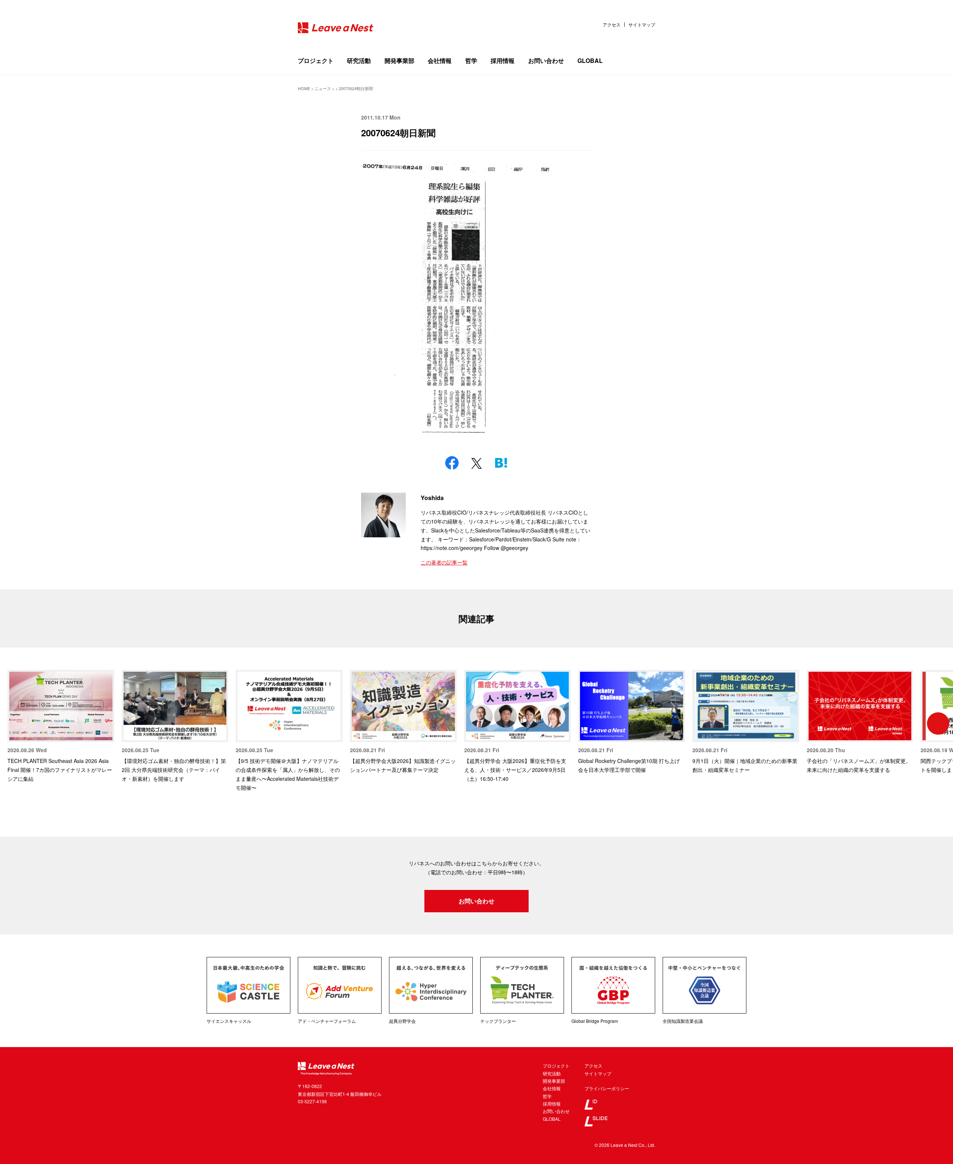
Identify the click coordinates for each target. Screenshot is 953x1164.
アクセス (612, 24)
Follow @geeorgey (506, 547)
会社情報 (440, 60)
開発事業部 (399, 60)
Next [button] (938, 723)
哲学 (471, 60)
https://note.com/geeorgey (451, 547)
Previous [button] (15, 723)
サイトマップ (641, 24)
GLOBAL (590, 60)
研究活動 (359, 60)
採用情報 (502, 60)
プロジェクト (316, 60)
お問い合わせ (546, 60)
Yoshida (432, 497)
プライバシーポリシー (606, 1088)
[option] (61, 726)
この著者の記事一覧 (444, 562)
